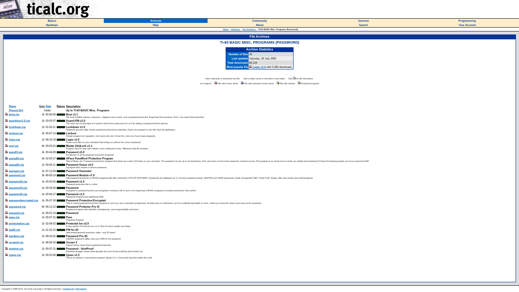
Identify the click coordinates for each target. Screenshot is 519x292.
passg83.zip (16, 164)
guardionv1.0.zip (19, 120)
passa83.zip (16, 158)
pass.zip (14, 217)
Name (12, 106)
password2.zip (18, 181)
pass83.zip (15, 152)
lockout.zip (16, 133)
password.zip (17, 206)
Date (48, 106)
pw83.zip (14, 229)
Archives (235, 29)
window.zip (16, 248)
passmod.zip (17, 175)
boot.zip (14, 114)
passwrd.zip (16, 213)
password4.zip (18, 194)
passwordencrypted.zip (23, 200)
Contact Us (68, 289)
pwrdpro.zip (16, 236)
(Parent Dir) (16, 110)
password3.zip (18, 187)
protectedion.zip (19, 223)
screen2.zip (16, 242)
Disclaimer (81, 289)
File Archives (249, 29)
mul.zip (13, 145)
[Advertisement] (259, 95)
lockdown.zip (17, 127)
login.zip (14, 139)
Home (226, 29)
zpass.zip (15, 255)
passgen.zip (16, 171)
